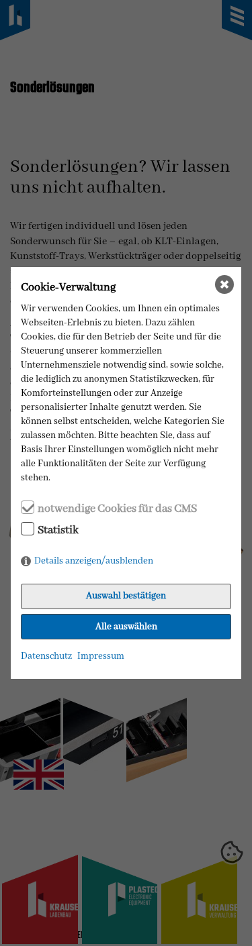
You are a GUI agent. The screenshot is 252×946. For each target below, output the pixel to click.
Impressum (100, 656)
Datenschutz (46, 656)
